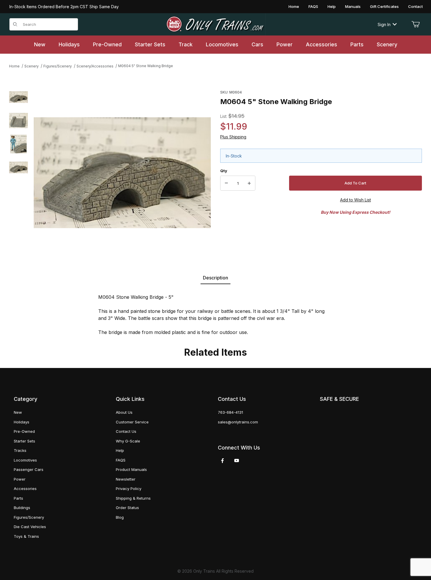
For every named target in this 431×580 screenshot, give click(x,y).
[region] (18, 173)
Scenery (31, 66)
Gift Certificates (384, 6)
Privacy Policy (128, 488)
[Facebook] (222, 460)
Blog (120, 517)
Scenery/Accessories (95, 66)
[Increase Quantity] (249, 183)
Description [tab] (215, 278)
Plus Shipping (233, 136)
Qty (223, 170)
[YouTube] (236, 460)
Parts (18, 498)
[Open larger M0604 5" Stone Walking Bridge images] (122, 173)
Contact (415, 6)
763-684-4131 (230, 412)
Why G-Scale (128, 441)
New (18, 412)
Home (294, 6)
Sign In (384, 24)
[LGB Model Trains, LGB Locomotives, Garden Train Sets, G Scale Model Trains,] (215, 24)
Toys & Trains (26, 536)
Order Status (127, 507)
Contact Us (126, 431)
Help (332, 6)
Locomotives (25, 460)
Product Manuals (131, 469)
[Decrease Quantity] (226, 183)
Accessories (25, 488)
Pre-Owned (24, 431)
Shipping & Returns (133, 498)
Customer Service (132, 422)
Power (20, 479)
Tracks (20, 450)
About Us (124, 412)
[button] (18, 97)
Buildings (22, 507)
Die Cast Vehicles (30, 526)
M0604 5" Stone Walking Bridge (145, 66)
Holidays (21, 422)
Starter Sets (24, 441)
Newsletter (125, 479)
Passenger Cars (28, 469)
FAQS (313, 6)
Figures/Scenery (57, 66)
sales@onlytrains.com (238, 422)
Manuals (353, 6)
